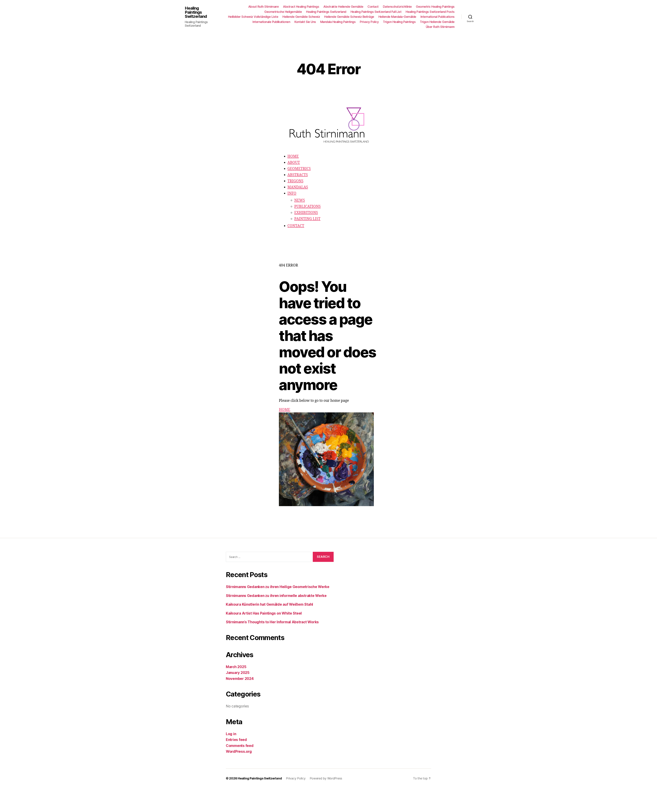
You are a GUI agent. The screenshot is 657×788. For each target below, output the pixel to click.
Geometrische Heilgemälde (283, 12)
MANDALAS (297, 187)
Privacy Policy (369, 22)
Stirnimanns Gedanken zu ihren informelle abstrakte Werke (276, 596)
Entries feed (236, 740)
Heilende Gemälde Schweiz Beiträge (349, 16)
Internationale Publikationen (271, 22)
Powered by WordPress (326, 778)
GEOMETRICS (299, 168)
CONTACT (295, 226)
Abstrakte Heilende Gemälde (343, 6)
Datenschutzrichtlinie (397, 6)
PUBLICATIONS (307, 206)
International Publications (438, 16)
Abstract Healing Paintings (301, 6)
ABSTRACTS (297, 175)
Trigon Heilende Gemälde (437, 22)
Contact (373, 6)
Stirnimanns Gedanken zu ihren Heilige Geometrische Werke (277, 587)
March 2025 (236, 667)
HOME (293, 156)
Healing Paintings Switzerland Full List (376, 12)
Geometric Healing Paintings (435, 6)
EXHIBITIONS (306, 212)
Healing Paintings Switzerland (196, 12)
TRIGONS (295, 181)
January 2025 (237, 672)
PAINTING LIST (307, 219)
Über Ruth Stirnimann (440, 27)
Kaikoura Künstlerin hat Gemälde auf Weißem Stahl (269, 604)
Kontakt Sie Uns (305, 22)
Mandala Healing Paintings (338, 22)
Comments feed (240, 746)
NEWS (299, 200)
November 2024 (240, 678)
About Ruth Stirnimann (263, 6)
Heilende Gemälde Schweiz (301, 16)
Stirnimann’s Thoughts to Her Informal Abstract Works (272, 622)
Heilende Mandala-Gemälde (397, 16)
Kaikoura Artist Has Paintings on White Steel (264, 613)
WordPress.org (239, 751)
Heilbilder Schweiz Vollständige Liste (253, 16)
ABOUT (293, 162)
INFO (291, 193)
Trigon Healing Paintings (399, 22)
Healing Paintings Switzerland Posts (430, 12)
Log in (231, 734)
